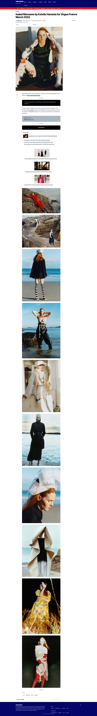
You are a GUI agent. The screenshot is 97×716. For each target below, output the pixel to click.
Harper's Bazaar (36, 8)
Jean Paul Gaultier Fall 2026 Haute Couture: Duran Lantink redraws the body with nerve (41, 158)
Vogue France (19, 9)
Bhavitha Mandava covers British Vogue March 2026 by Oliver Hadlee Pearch (39, 144)
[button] (78, 4)
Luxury (48, 8)
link (56, 102)
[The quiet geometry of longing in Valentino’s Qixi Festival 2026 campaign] (42, 166)
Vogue (18, 8)
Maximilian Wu (19, 20)
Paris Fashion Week (30, 8)
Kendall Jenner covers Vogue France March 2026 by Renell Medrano (43, 136)
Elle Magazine (23, 8)
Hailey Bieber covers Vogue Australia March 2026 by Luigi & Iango (37, 140)
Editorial (17, 11)
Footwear (58, 8)
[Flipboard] (79, 8)
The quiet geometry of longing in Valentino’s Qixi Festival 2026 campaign (38, 171)
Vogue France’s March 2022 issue (33, 95)
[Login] (76, 3)
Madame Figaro (53, 8)
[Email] (24, 25)
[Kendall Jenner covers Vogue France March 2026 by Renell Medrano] (25, 136)
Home (16, 9)
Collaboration (43, 8)
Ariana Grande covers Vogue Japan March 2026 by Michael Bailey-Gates (38, 142)
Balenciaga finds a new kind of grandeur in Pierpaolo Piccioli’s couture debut (39, 184)
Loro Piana (31, 110)
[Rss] (80, 8)
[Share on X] (20, 25)
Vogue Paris (36, 695)
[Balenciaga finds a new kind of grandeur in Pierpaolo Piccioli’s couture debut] (42, 179)
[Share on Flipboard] (22, 25)
